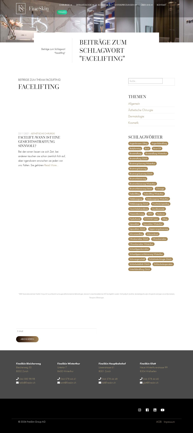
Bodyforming (135, 148)
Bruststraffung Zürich (138, 158)
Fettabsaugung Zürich (139, 203)
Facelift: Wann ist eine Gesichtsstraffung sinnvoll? (39, 141)
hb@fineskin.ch (109, 382)
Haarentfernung (137, 213)
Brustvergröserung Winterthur (142, 163)
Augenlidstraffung (159, 143)
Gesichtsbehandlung (139, 208)
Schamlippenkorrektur (139, 249)
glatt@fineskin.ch (150, 382)
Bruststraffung (135, 153)
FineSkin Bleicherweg (28, 363)
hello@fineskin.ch (27, 382)
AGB (159, 422)
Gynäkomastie (158, 208)
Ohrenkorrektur (159, 238)
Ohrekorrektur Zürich (139, 238)
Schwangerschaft (137, 259)
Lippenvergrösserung (158, 228)
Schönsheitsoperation (163, 264)
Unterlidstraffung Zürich (140, 269)
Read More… (51, 165)
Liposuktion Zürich (137, 228)
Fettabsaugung (136, 198)
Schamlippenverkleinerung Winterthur (146, 254)
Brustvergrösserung (138, 168)
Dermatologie (136, 116)
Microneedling (136, 234)
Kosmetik (133, 123)
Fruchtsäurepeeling (160, 203)
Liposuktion (134, 224)
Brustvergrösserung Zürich (141, 173)
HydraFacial (135, 218)
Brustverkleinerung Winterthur (143, 183)
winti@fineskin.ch (68, 382)
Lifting (164, 218)
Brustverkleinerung (138, 178)
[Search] (169, 81)
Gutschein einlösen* (179, 408)
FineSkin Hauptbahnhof (112, 363)
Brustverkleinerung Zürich (141, 188)
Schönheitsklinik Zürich (140, 264)
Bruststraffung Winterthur (156, 153)
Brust (147, 148)
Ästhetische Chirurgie (43, 133)
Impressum (169, 422)
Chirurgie (160, 188)
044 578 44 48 (110, 378)
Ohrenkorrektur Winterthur (141, 244)
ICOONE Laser (151, 218)
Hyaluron (161, 213)
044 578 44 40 (151, 378)
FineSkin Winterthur (68, 363)
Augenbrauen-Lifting (138, 143)
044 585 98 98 (27, 378)
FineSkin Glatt (148, 363)
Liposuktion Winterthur (153, 224)
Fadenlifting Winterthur (153, 193)
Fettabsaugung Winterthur (157, 198)
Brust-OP (157, 148)
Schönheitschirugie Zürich (160, 259)
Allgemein (134, 103)
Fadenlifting (135, 193)
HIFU (150, 213)
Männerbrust (152, 234)
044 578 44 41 (68, 378)
